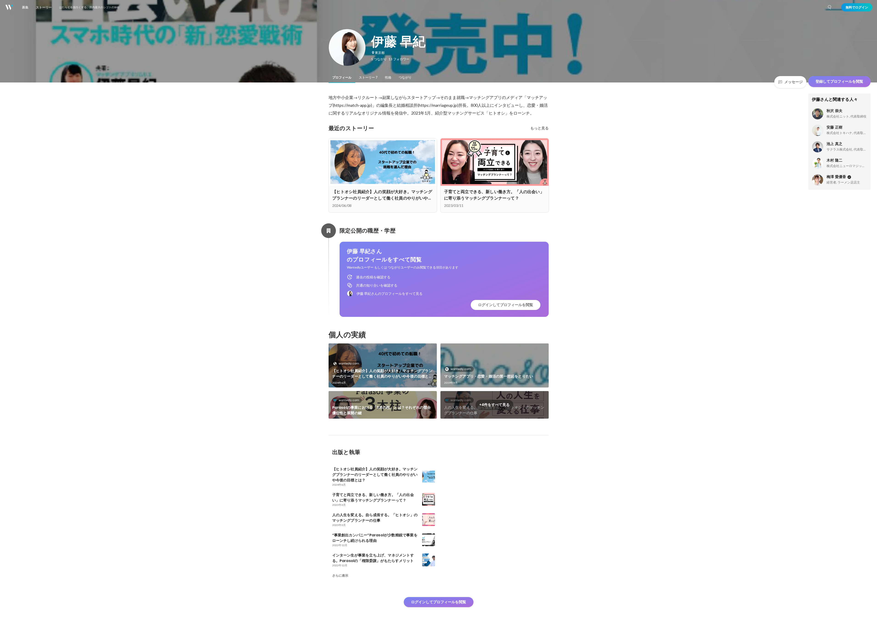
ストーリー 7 (368, 77)
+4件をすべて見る (494, 404)
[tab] (342, 77)
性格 (388, 77)
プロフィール (341, 77)
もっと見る (539, 128)
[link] (383, 365)
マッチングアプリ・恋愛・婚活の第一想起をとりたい (488, 376)
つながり (405, 77)
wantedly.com (349, 363)
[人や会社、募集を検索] (829, 7)
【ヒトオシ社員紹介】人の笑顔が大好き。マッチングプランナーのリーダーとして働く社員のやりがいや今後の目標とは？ (382, 373)
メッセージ (793, 82)
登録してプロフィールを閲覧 (839, 81)
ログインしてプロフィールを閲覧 (505, 304)
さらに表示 (340, 575)
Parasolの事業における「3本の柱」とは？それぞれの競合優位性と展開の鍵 (381, 410)
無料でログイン (857, 7)
